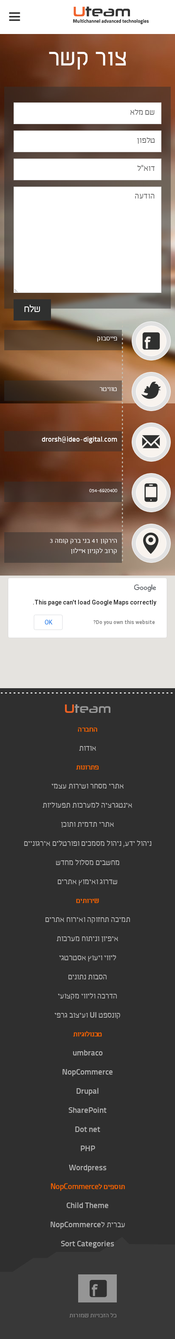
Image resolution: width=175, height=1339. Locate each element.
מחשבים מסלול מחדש (88, 863)
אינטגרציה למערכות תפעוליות (87, 806)
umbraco (88, 1053)
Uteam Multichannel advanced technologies (120, 17)
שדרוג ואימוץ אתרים (87, 882)
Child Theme (87, 1206)
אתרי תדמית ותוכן (87, 825)
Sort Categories (87, 1244)
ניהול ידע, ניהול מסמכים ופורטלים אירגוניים (88, 844)
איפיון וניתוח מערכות (87, 939)
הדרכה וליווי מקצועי (87, 996)
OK (48, 622)
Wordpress (88, 1168)
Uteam (87, 708)
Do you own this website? (124, 622)
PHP (87, 1149)
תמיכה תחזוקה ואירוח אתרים (87, 920)
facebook (98, 1288)
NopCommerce (87, 1073)
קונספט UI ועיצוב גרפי (87, 1016)
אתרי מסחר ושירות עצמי (87, 786)
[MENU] (14, 16)
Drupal (87, 1092)
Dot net (87, 1130)
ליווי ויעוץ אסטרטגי (87, 958)
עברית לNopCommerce (87, 1225)
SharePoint (87, 1111)
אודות (87, 749)
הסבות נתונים (87, 977)
